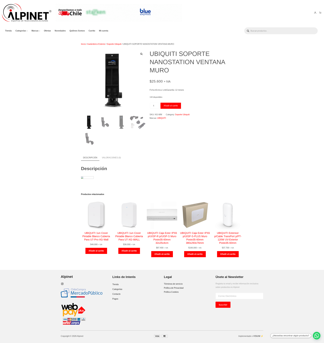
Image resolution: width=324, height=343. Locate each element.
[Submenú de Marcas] (39, 30)
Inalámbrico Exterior (96, 44)
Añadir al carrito (171, 106)
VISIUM (256, 336)
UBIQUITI (161, 118)
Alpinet (67, 277)
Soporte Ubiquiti (114, 44)
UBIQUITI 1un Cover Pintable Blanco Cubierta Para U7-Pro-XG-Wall (96, 236)
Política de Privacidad (174, 288)
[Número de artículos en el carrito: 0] (320, 12)
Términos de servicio (173, 284)
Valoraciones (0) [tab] (111, 158)
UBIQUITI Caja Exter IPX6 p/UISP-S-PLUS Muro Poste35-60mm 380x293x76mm (195, 238)
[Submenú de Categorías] (27, 30)
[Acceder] (315, 12)
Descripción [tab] (90, 158)
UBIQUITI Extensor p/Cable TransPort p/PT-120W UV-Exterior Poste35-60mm (227, 238)
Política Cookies (171, 292)
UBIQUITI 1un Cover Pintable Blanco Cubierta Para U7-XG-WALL (129, 236)
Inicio (83, 44)
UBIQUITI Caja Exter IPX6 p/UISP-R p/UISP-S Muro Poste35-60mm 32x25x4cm (162, 238)
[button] (141, 54)
